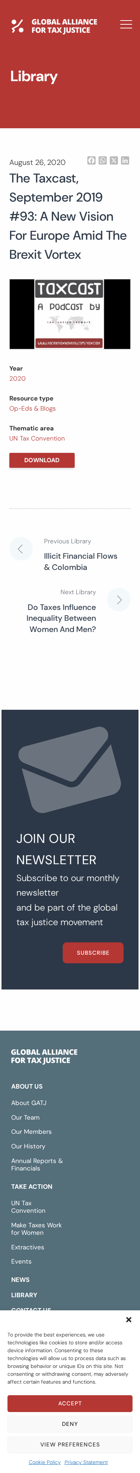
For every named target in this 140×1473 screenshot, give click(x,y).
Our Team (25, 1117)
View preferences (70, 1444)
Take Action (31, 1186)
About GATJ (29, 1103)
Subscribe (93, 953)
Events (21, 1261)
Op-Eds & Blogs (32, 408)
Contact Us (39, 127)
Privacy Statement (86, 1462)
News (27, 84)
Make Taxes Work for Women (36, 1229)
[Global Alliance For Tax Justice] (44, 1058)
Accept (70, 1403)
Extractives (27, 1247)
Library (31, 106)
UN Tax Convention (37, 438)
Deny (70, 1424)
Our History (28, 1146)
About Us (27, 1086)
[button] (129, 1319)
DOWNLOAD (41, 460)
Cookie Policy (45, 1462)
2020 (17, 378)
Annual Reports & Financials (37, 1165)
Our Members (31, 1131)
